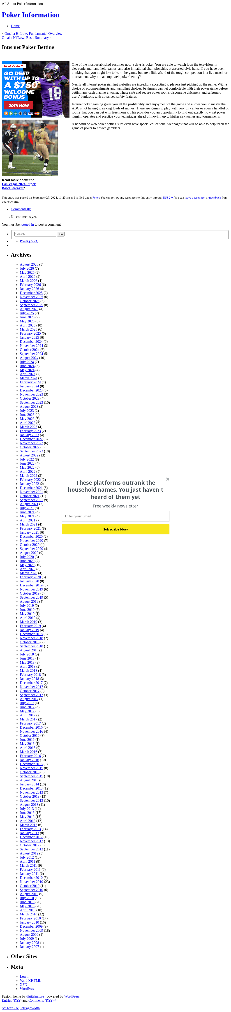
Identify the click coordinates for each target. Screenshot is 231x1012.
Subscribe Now (115, 529)
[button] (116, 489)
